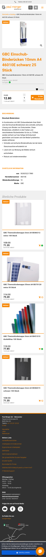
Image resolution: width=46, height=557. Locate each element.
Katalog (12, 14)
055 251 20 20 (25, 2)
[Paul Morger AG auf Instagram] (21, 511)
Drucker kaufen (7, 461)
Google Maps (6, 518)
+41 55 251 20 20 (13, 423)
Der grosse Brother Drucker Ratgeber (14, 457)
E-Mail (4, 425)
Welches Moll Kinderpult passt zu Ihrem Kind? (17, 467)
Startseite (5, 14)
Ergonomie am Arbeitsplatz (11, 447)
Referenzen (6, 433)
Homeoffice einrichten (9, 440)
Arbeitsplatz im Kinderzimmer (12, 444)
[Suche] (31, 8)
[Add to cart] (40, 245)
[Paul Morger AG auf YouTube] (6, 511)
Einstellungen (24, 552)
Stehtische (5, 450)
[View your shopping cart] (36, 8)
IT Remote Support (8, 471)
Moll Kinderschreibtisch (10, 454)
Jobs (3, 431)
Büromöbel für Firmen (9, 464)
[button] (24, 95)
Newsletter (5, 429)
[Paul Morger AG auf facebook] (13, 511)
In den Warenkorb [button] (38, 97)
